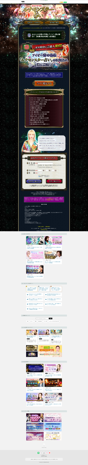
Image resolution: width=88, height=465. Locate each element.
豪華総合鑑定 (48, 226)
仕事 (27, 321)
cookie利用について (44, 455)
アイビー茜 (45, 321)
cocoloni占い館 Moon (44, 456)
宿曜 (35, 321)
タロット (31, 321)
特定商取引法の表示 (44, 229)
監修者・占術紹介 (41, 226)
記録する (41, 176)
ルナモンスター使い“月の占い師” (54, 321)
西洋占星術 (40, 321)
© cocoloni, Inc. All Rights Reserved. (44, 462)
